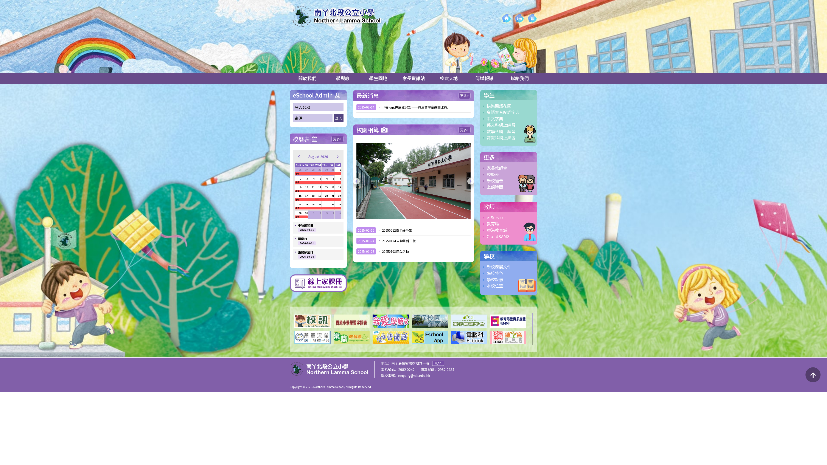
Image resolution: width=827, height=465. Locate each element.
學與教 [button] (343, 78)
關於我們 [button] (307, 78)
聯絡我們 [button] (520, 78)
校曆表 (493, 174)
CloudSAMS (498, 236)
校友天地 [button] (449, 78)
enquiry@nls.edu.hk (414, 375)
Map (438, 363)
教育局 (493, 224)
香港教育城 (497, 230)
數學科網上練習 (501, 131)
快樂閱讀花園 (499, 106)
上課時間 (495, 187)
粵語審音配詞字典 (503, 112)
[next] (337, 156)
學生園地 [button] (378, 78)
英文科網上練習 (501, 125)
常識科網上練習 (501, 137)
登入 (338, 118)
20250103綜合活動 (395, 251)
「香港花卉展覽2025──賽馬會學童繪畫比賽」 (416, 107)
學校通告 (495, 180)
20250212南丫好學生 (397, 230)
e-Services (497, 217)
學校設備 (495, 279)
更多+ (337, 138)
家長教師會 (497, 168)
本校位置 (495, 286)
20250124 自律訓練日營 (399, 241)
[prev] (299, 156)
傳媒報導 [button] (484, 78)
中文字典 (495, 118)
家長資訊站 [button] (413, 78)
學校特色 (495, 273)
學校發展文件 (499, 267)
